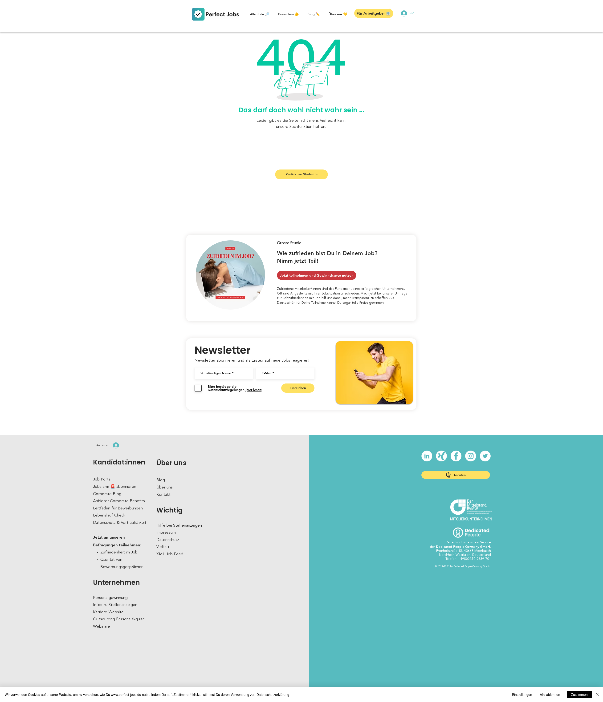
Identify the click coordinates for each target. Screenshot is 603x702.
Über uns (171, 463)
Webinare (101, 627)
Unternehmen (116, 582)
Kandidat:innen (119, 462)
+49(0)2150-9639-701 (474, 559)
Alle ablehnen (550, 694)
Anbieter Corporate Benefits (119, 501)
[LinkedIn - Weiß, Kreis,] (426, 456)
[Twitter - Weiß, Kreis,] (485, 456)
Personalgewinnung (110, 598)
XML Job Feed (169, 554)
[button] (260, 14)
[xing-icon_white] (441, 456)
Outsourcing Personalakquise (119, 619)
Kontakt (163, 495)
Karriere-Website (108, 612)
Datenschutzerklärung (273, 694)
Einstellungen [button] (522, 694)
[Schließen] (597, 694)
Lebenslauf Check (109, 515)
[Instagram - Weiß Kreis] (470, 456)
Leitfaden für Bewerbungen (118, 508)
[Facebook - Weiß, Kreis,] (456, 456)
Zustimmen (579, 694)
